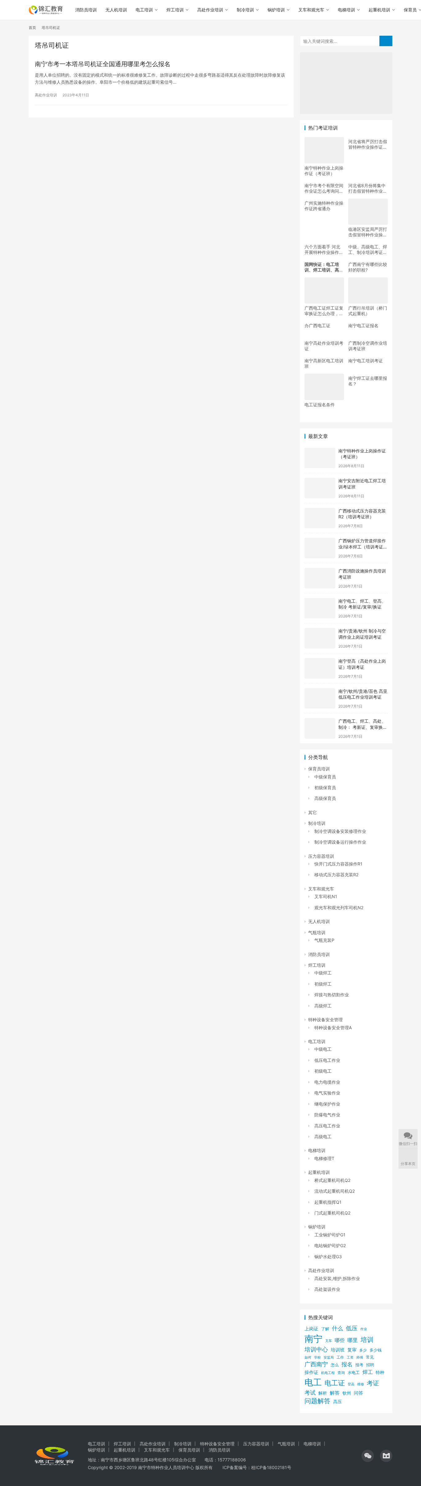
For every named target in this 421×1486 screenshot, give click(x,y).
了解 (325, 1329)
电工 (313, 1382)
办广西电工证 (317, 325)
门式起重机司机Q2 (332, 1212)
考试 (310, 1392)
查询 (341, 1372)
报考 (359, 1364)
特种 (380, 1372)
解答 (335, 1393)
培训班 (338, 1350)
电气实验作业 (327, 1092)
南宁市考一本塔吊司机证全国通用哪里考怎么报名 (102, 64)
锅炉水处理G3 (328, 1256)
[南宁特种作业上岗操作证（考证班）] (320, 458)
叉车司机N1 (325, 896)
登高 (351, 1384)
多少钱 (376, 1349)
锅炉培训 (276, 9)
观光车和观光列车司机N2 (338, 907)
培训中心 (316, 1349)
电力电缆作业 (327, 1082)
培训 (367, 1339)
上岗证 (311, 1328)
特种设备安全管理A (333, 1027)
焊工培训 (175, 9)
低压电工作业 (327, 1060)
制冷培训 (245, 9)
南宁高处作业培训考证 (324, 345)
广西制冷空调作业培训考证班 (367, 345)
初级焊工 (323, 983)
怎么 (335, 1364)
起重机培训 (379, 9)
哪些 (340, 1340)
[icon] (368, 1456)
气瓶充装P (324, 940)
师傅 (359, 1357)
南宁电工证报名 (363, 325)
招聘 (370, 1365)
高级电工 (323, 1136)
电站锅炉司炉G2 (330, 1245)
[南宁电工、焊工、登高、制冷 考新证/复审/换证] (320, 608)
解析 (322, 1393)
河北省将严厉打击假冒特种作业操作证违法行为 (367, 144)
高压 (337, 1401)
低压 (352, 1328)
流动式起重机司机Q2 (334, 1191)
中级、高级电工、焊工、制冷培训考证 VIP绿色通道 (367, 249)
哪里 (352, 1340)
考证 (373, 1383)
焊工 (367, 1372)
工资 (350, 1357)
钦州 (346, 1393)
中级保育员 (325, 776)
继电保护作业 (327, 1103)
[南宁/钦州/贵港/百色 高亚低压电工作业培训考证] (320, 698)
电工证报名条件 (320, 404)
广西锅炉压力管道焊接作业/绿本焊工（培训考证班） (362, 546)
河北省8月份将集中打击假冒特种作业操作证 (367, 188)
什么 (337, 1328)
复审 (352, 1350)
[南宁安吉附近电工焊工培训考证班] (320, 488)
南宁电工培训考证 (365, 360)
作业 (363, 1329)
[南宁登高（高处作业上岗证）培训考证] (320, 668)
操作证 (311, 1372)
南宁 (313, 1338)
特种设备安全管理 (325, 1019)
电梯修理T (324, 1158)
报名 (347, 1364)
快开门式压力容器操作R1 (338, 863)
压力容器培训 (321, 856)
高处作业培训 (210, 9)
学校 (317, 1357)
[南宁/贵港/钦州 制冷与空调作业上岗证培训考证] (320, 638)
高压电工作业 (327, 1125)
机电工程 (328, 1373)
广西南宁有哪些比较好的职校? (367, 267)
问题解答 (317, 1401)
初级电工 (323, 1071)
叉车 (328, 1341)
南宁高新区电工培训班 (324, 363)
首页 (32, 27)
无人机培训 (116, 9)
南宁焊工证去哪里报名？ (367, 381)
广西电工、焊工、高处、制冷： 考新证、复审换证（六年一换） (362, 727)
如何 (308, 1357)
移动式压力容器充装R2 (336, 874)
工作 (340, 1357)
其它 (312, 812)
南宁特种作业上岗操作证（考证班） (324, 170)
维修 (360, 1384)
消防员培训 (86, 9)
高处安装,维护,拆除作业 (337, 1278)
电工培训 (144, 9)
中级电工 (323, 1049)
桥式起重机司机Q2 (332, 1180)
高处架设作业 (327, 1289)
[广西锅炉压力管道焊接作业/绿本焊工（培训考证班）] (320, 548)
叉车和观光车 (311, 9)
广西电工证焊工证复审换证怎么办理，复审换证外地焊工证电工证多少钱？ (324, 310)
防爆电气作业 (327, 1114)
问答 (358, 1393)
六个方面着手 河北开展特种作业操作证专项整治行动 (324, 249)
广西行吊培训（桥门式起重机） (367, 310)
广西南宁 (316, 1364)
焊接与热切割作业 (331, 994)
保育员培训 (319, 768)
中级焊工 (323, 972)
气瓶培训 (316, 932)
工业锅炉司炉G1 (329, 1234)
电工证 (335, 1383)
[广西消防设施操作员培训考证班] (320, 578)
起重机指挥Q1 (327, 1202)
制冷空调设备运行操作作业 (340, 842)
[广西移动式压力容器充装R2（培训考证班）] (320, 518)
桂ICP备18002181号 (271, 1467)
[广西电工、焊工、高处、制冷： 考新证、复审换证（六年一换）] (320, 728)
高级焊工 (323, 1005)
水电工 (354, 1372)
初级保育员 (325, 787)
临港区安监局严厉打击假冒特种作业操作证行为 (367, 232)
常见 (370, 1357)
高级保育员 (325, 798)
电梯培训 (346, 9)
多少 (363, 1350)
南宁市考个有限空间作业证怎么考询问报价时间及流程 (324, 188)
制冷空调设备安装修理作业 (340, 831)
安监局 (329, 1357)
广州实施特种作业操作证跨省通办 (324, 205)
